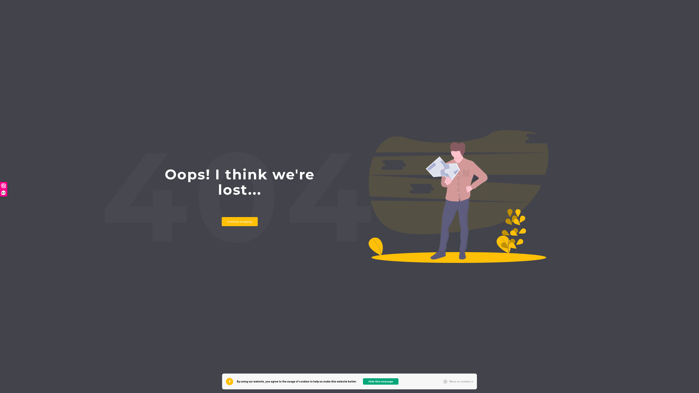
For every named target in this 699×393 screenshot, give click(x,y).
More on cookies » (461, 381)
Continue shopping (239, 221)
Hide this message (380, 381)
